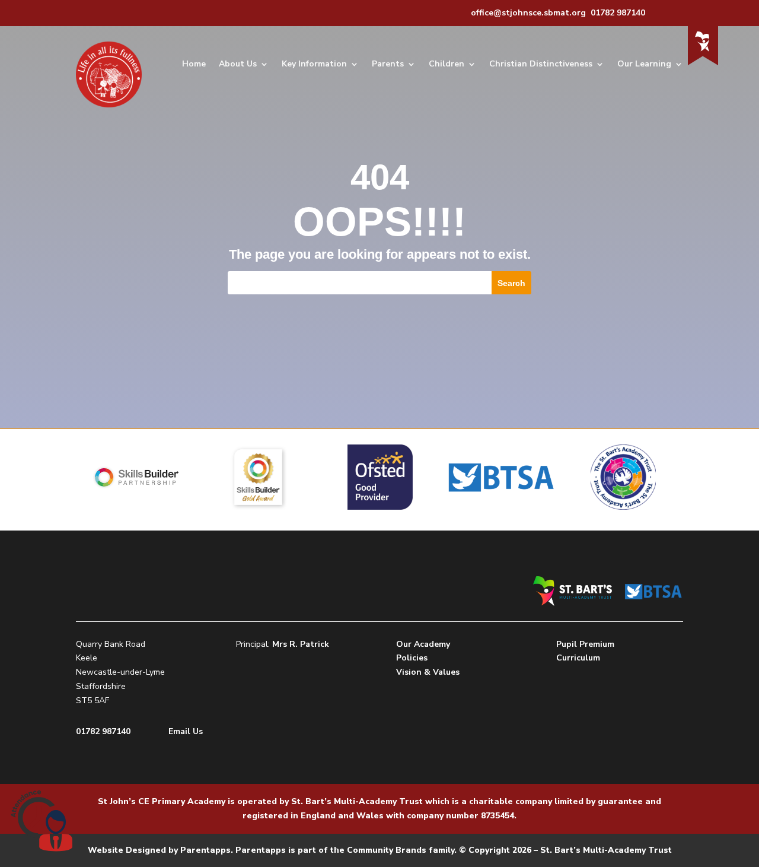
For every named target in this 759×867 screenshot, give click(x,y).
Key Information (314, 63)
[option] (136, 477)
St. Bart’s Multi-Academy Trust (357, 801)
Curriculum (578, 657)
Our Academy (423, 644)
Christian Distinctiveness (540, 63)
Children (446, 63)
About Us (238, 63)
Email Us (185, 731)
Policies (412, 657)
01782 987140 (103, 731)
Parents (388, 63)
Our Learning (644, 63)
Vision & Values (428, 672)
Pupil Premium (585, 644)
